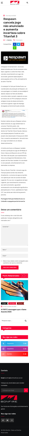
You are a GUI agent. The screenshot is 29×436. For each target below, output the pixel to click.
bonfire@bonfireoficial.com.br (13, 378)
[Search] (27, 3)
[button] (22, 275)
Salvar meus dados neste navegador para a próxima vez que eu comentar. (15, 262)
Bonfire (9, 40)
